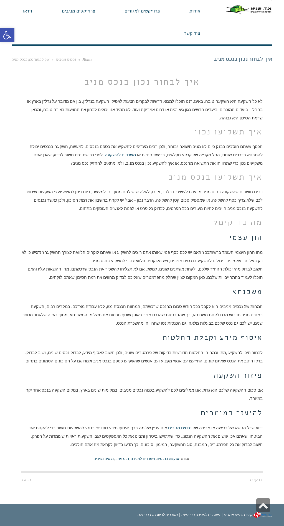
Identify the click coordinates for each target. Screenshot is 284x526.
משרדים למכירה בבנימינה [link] (200, 515)
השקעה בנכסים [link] (168, 459)
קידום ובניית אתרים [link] (238, 515)
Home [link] (87, 59)
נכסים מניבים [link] (66, 59)
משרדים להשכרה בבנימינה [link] (158, 515)
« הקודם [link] (256, 480)
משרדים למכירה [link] (143, 459)
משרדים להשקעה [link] (120, 154)
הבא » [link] (26, 480)
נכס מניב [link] (122, 459)
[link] (7, 35)
